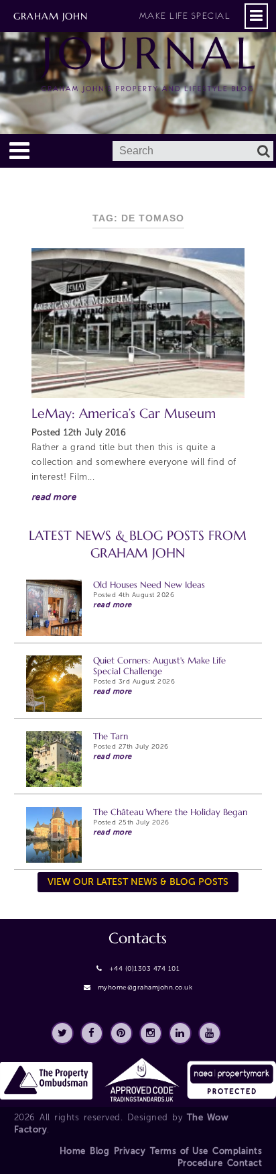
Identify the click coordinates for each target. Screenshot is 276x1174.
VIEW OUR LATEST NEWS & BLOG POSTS (138, 882)
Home (73, 1151)
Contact (245, 1163)
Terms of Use (179, 1151)
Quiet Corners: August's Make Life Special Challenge (159, 666)
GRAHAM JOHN (121, 16)
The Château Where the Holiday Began (170, 812)
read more (53, 497)
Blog (99, 1151)
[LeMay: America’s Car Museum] (138, 323)
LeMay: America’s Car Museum (123, 413)
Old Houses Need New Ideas (149, 584)
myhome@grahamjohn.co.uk (145, 987)
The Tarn (110, 736)
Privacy (130, 1151)
